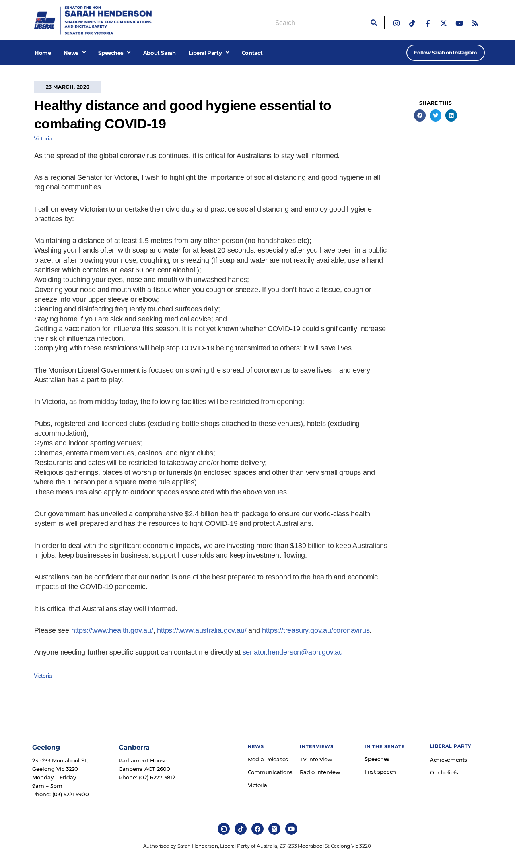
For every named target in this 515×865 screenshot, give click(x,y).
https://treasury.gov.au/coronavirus (315, 630)
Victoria (43, 138)
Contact (252, 52)
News (71, 52)
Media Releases (268, 759)
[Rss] (475, 23)
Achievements (448, 759)
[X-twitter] (443, 23)
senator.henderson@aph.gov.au (293, 652)
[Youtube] (459, 23)
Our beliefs (444, 772)
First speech (380, 771)
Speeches (110, 52)
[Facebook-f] (427, 23)
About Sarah (159, 52)
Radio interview (320, 772)
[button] (420, 115)
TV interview (316, 759)
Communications (270, 772)
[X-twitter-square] (274, 829)
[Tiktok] (412, 23)
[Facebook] (257, 829)
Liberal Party (205, 52)
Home (43, 52)
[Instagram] (396, 23)
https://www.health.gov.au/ (112, 630)
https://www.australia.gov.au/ (201, 630)
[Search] (373, 22)
